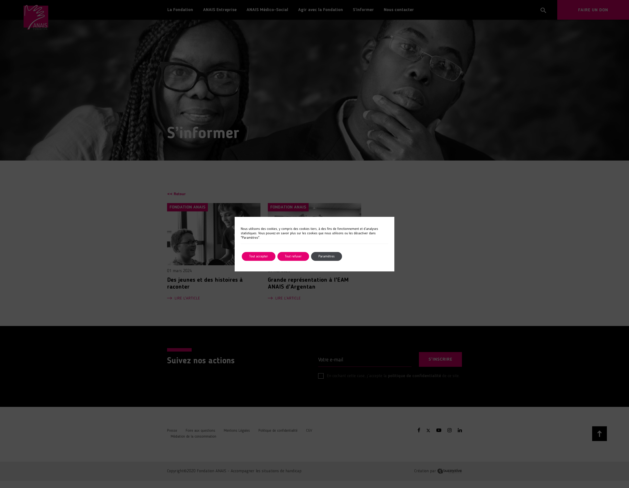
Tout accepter (258, 256)
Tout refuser (293, 256)
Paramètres (326, 256)
